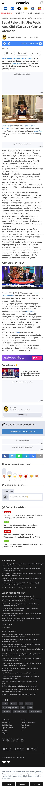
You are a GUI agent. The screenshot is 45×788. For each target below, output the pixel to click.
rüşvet (17, 332)
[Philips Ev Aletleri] (5, 8)
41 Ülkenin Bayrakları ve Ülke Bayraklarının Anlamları (19, 686)
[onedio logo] (21, 762)
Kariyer (23, 720)
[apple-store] (8, 749)
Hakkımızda (6, 720)
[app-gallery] (32, 749)
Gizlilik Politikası (7, 725)
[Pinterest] (22, 740)
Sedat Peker (7, 58)
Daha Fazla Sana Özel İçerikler (21, 432)
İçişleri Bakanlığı (21, 229)
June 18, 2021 (34, 161)
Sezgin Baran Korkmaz (22, 58)
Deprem (13, 704)
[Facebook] (8, 740)
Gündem (13, 18)
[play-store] (20, 749)
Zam (21, 704)
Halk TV (32, 163)
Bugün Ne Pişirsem (19, 711)
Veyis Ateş (16, 63)
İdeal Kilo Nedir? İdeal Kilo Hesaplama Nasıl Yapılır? (19, 673)
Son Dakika (6, 711)
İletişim (4, 733)
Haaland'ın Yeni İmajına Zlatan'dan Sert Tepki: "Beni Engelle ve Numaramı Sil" (23, 545)
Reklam (4, 730)
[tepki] (4, 476)
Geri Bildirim (6, 722)
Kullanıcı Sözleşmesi (28, 722)
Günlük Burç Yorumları (10, 708)
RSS (22, 730)
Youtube (29, 704)
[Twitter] (13, 740)
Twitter (4, 163)
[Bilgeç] (39, 8)
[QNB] (25, 8)
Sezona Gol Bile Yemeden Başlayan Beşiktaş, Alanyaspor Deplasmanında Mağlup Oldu (20, 526)
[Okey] (12, 8)
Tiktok (30, 708)
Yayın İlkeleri (25, 725)
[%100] (19, 8)
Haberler (5, 18)
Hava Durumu (6, 627)
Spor (6, 522)
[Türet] (32, 8)
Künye (23, 728)
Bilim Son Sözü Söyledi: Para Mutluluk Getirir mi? (18, 596)
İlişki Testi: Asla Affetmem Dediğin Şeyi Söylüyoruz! (19, 588)
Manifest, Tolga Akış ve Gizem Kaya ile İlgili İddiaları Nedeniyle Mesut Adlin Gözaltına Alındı (23, 517)
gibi (12, 177)
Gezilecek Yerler (35, 711)
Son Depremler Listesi (9, 631)
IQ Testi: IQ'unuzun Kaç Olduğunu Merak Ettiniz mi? (19, 694)
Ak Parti (26, 224)
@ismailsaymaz (32, 158)
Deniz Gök (23, 37)
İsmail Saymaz (25, 169)
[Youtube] (17, 740)
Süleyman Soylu (8, 224)
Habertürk (30, 311)
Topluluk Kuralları (7, 728)
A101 (22, 708)
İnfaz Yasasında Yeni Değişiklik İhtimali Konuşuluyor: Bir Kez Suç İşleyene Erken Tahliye (22, 536)
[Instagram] (3, 740)
